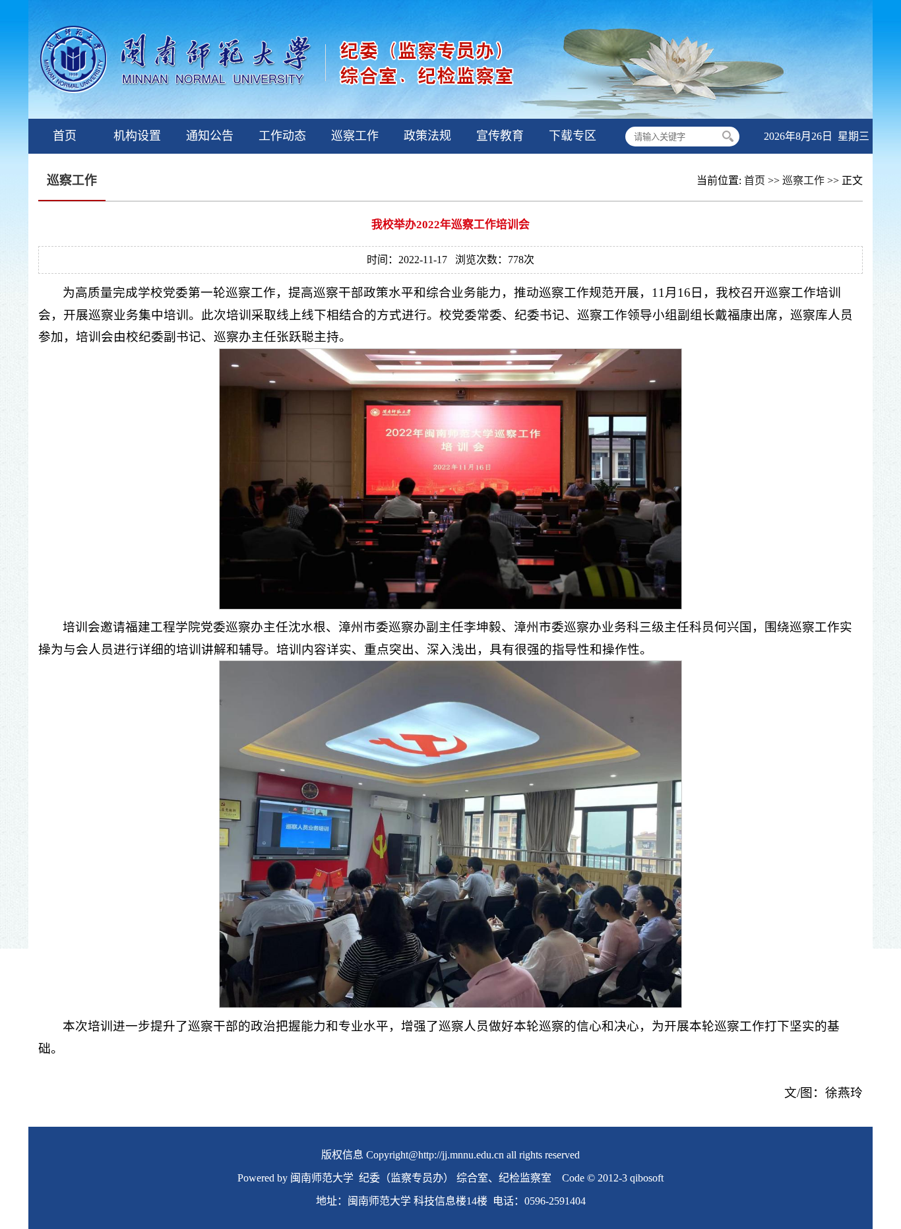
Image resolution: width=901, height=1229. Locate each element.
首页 (754, 180)
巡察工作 (803, 180)
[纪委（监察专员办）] (292, 115)
